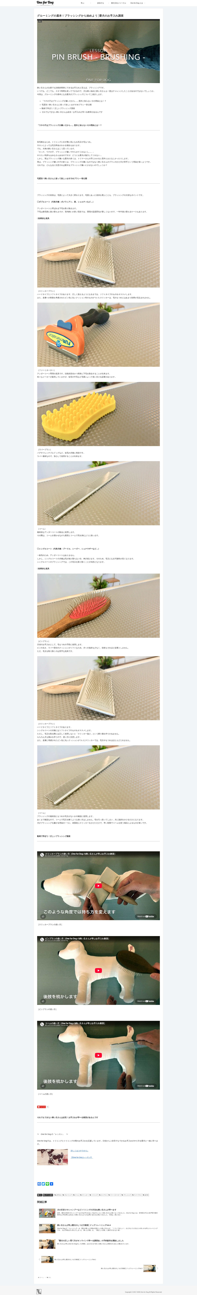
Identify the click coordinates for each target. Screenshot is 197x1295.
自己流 (146, 1195)
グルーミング (68, 1195)
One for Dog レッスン (81, 1157)
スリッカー (85, 1195)
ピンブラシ (104, 1195)
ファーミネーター (115, 1195)
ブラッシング (127, 1195)
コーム (77, 1195)
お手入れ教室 (48, 1195)
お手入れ (58, 1195)
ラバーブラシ (137, 1195)
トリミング (94, 1195)
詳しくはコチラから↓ (79, 1151)
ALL (40, 1195)
